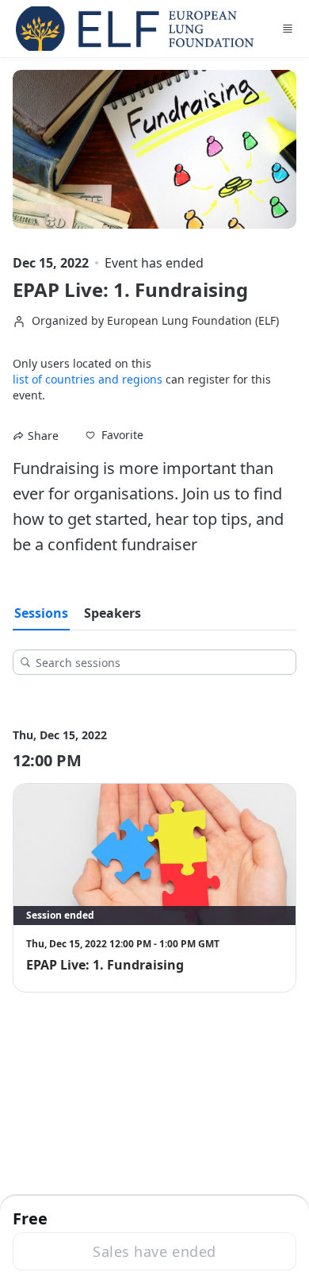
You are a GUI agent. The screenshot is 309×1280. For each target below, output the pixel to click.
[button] (114, 435)
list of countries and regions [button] (87, 379)
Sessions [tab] (41, 613)
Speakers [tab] (112, 613)
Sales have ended (154, 1251)
